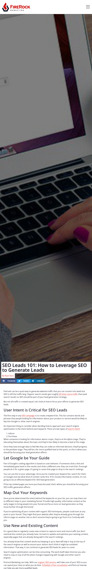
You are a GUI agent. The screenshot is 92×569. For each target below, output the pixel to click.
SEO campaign (28, 415)
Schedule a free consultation (55, 565)
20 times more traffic (68, 394)
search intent (74, 429)
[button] (88, 7)
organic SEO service (47, 562)
